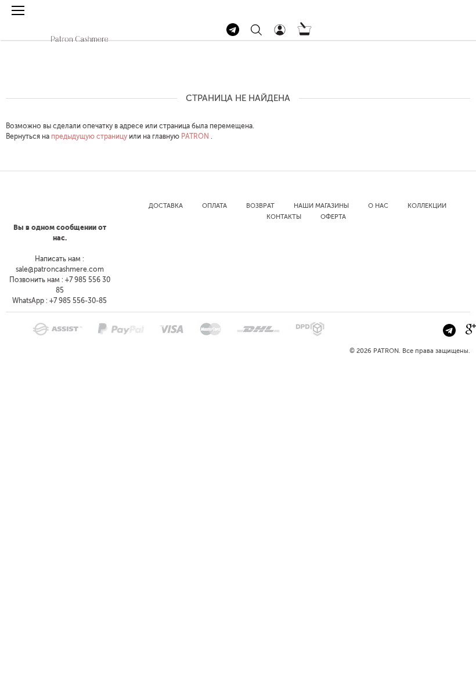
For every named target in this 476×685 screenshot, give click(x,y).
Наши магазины (321, 206)
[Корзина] (304, 33)
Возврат (260, 206)
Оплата (214, 206)
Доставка (166, 206)
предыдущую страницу (89, 136)
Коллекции (427, 206)
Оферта (333, 217)
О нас (378, 206)
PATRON (195, 136)
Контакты (283, 217)
